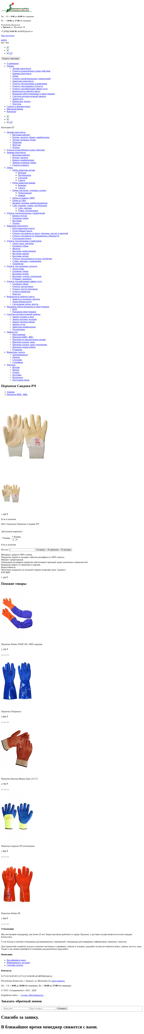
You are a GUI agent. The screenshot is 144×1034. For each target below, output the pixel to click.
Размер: (6, 538)
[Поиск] (8, 47)
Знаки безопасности (22, 301)
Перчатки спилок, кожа (23, 342)
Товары (10, 66)
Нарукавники (18, 334)
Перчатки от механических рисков (29, 339)
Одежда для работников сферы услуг (30, 88)
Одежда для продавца (22, 286)
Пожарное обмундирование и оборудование (33, 94)
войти (4, 40)
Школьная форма (15, 109)
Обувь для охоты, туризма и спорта (29, 190)
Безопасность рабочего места (26, 91)
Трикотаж (17, 142)
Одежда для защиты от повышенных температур (35, 236)
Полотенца (17, 377)
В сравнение (53, 550)
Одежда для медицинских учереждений (31, 78)
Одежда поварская (21, 291)
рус (2, 42)
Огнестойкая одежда (22, 231)
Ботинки (22, 172)
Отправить (62, 1008)
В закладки (66, 550)
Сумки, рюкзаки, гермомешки (26, 261)
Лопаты (16, 357)
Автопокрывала (20, 354)
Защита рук (17, 99)
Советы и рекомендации (18, 106)
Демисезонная (25, 193)
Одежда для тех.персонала (25, 289)
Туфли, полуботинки (28, 210)
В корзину (41, 550)
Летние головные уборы (24, 140)
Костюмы (17, 220)
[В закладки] (5, 655)
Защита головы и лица (23, 317)
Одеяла (15, 372)
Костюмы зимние (20, 253)
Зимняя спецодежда (21, 73)
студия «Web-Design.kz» (32, 995)
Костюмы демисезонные (24, 251)
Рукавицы (17, 349)
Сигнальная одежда (21, 238)
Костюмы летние (20, 256)
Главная (10, 392)
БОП (14, 309)
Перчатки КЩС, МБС (22, 337)
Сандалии (23, 178)
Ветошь (16, 367)
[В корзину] (2, 655)
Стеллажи (17, 360)
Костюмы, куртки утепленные (26, 276)
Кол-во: (4, 549)
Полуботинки (24, 175)
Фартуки (16, 145)
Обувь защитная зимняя (23, 183)
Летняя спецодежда (21, 68)
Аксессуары (18, 269)
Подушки (17, 375)
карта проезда (58, 981)
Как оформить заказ (16, 960)
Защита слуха (18, 324)
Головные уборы (20, 218)
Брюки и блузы (19, 215)
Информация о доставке (18, 962)
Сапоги (21, 180)
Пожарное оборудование (24, 311)
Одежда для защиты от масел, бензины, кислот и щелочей (40, 233)
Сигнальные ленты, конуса (25, 304)
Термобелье (17, 263)
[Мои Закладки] (8, 50)
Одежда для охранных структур (27, 86)
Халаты (16, 147)
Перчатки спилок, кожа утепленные (29, 344)
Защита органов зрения (23, 322)
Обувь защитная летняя (23, 170)
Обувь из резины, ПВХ (23, 198)
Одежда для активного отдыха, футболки (32, 258)
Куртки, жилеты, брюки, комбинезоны (31, 137)
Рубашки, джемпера (22, 279)
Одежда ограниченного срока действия (31, 71)
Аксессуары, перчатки (23, 243)
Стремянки (17, 362)
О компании (13, 63)
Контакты (11, 111)
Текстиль (16, 104)
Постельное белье (20, 380)
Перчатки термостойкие (24, 347)
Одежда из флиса (20, 165)
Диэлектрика (18, 329)
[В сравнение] (8, 655)
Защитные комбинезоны (24, 327)
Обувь (15, 76)
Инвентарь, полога (21, 101)
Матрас (15, 370)
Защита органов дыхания (24, 319)
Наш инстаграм (7, 36)
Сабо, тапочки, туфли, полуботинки (29, 205)
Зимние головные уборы (24, 162)
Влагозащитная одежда (23, 228)
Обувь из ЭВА (19, 200)
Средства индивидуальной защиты (29, 96)
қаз (7, 42)
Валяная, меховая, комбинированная (29, 203)
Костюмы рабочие (21, 135)
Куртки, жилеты (20, 157)
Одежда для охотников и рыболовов (29, 83)
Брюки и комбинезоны (23, 160)
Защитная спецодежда (23, 81)
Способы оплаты (15, 965)
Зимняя (21, 195)
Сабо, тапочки (25, 208)
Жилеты (16, 248)
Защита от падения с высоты (26, 299)
